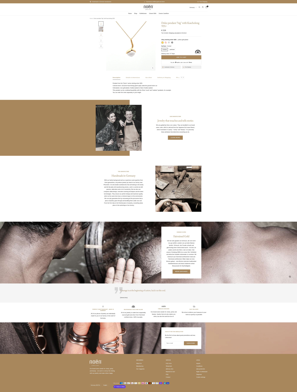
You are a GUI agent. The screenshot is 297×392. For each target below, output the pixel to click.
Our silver (148, 77)
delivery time (169, 369)
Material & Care (170, 371)
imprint (198, 363)
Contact (168, 377)
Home (130, 13)
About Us (139, 363)
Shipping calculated (174, 33)
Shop (135, 13)
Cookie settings (200, 377)
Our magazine (140, 369)
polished (172, 49)
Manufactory (139, 366)
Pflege (178, 77)
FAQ (167, 374)
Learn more (175, 137)
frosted (165, 49)
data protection (200, 369)
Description (116, 77)
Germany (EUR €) (95, 385)
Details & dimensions (133, 77)
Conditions (199, 366)
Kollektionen (143, 13)
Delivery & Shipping (164, 77)
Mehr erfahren (181, 271)
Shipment (199, 374)
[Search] (199, 7)
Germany (192, 7)
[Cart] (206, 7)
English (105, 385)
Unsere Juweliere (164, 13)
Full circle (168, 363)
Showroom (169, 366)
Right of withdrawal (201, 371)
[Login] (203, 7)
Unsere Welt (152, 13)
